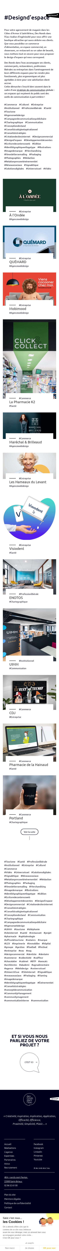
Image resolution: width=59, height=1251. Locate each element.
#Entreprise (25, 211)
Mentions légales (12, 1198)
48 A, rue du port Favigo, (16, 1177)
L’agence (8, 1151)
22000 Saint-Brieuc (13, 1181)
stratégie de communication (31, 89)
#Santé (12, 405)
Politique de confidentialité (17, 1203)
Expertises (9, 1155)
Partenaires (9, 1159)
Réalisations (10, 1147)
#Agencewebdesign (19, 219)
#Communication (17, 668)
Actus (7, 1163)
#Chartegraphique (18, 601)
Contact (8, 1207)
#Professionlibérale (28, 594)
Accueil (7, 1144)
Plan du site (9, 1194)
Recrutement (10, 1167)
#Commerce (25, 398)
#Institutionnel (26, 660)
